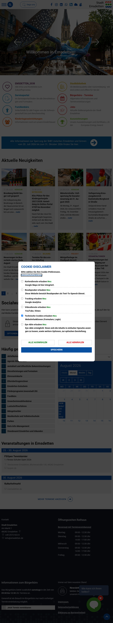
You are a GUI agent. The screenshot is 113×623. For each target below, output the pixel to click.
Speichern (57, 349)
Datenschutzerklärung (31, 275)
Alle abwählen (75, 342)
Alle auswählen (37, 342)
